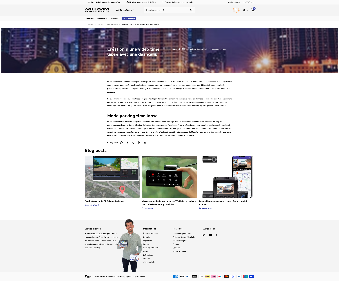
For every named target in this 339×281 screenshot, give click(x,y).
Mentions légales (180, 240)
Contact (146, 258)
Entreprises (148, 255)
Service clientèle (234, 2)
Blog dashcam (112, 24)
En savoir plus (91, 205)
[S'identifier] (245, 10)
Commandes (178, 248)
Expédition (147, 240)
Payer (145, 251)
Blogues (100, 24)
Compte (176, 244)
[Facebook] (216, 235)
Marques (114, 18)
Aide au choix (149, 262)
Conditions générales (182, 233)
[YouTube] (210, 235)
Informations (149, 228)
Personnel (178, 228)
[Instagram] (204, 235)
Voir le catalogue (124, 10)
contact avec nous (99, 233)
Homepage (89, 24)
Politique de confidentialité (184, 237)
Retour (146, 244)
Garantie (146, 237)
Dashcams (89, 18)
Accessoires (102, 18)
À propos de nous (150, 233)
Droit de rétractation (151, 248)
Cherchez (191, 10)
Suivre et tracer (179, 251)
